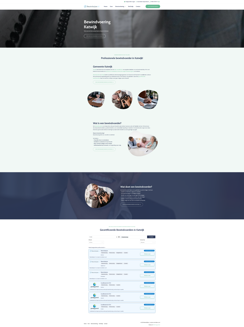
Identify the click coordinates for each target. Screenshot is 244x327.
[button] (153, 6)
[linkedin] (159, 1)
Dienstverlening (94, 323)
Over (89, 323)
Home (85, 323)
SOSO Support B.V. (156, 324)
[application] (124, 6)
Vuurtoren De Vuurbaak (111, 71)
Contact (105, 323)
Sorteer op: (142, 239)
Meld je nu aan (147, 254)
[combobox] (133, 237)
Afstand (90, 239)
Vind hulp (101, 323)
